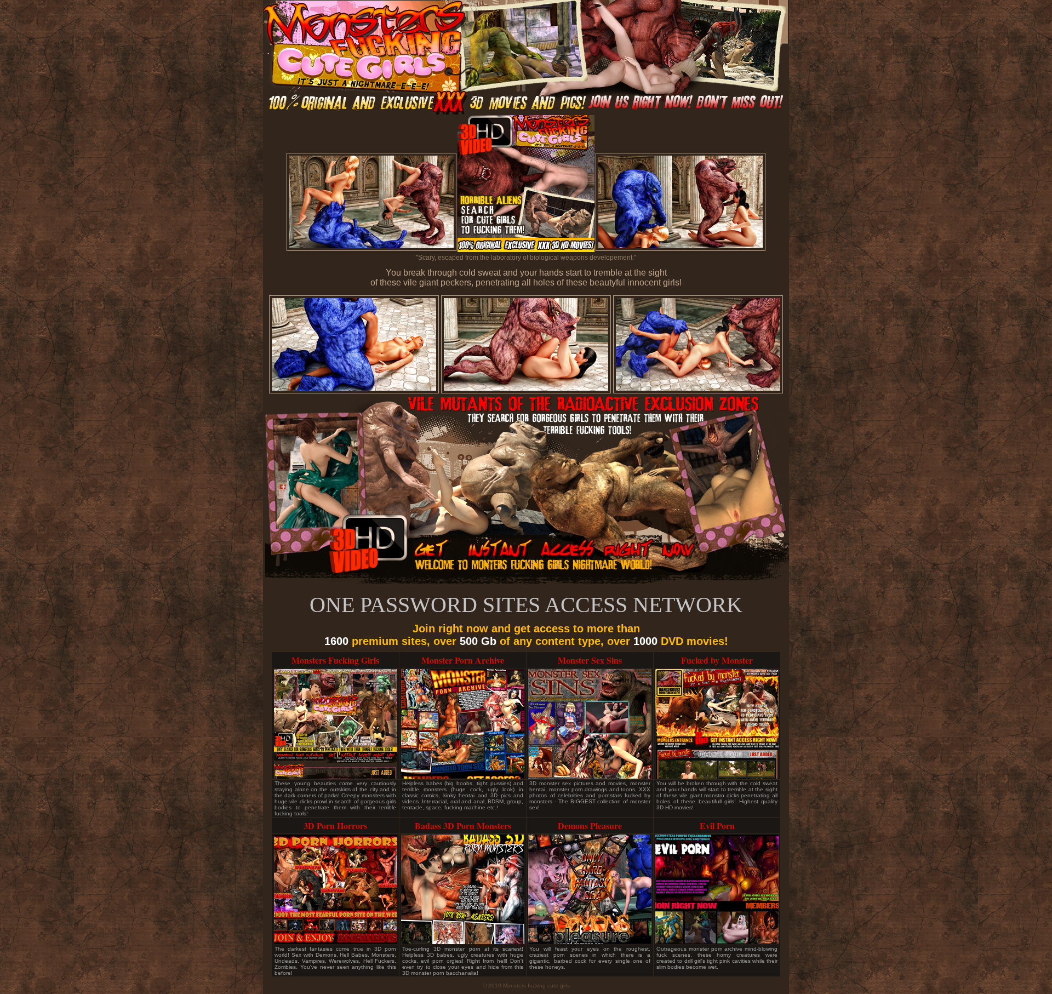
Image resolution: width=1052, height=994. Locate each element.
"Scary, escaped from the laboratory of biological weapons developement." (526, 257)
